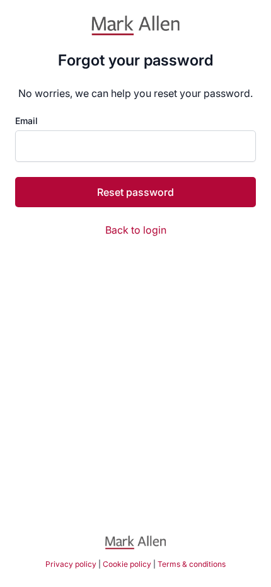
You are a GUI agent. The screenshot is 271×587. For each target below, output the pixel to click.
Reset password (135, 192)
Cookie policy (127, 564)
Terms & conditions (192, 564)
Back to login (135, 230)
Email (26, 121)
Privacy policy (70, 564)
